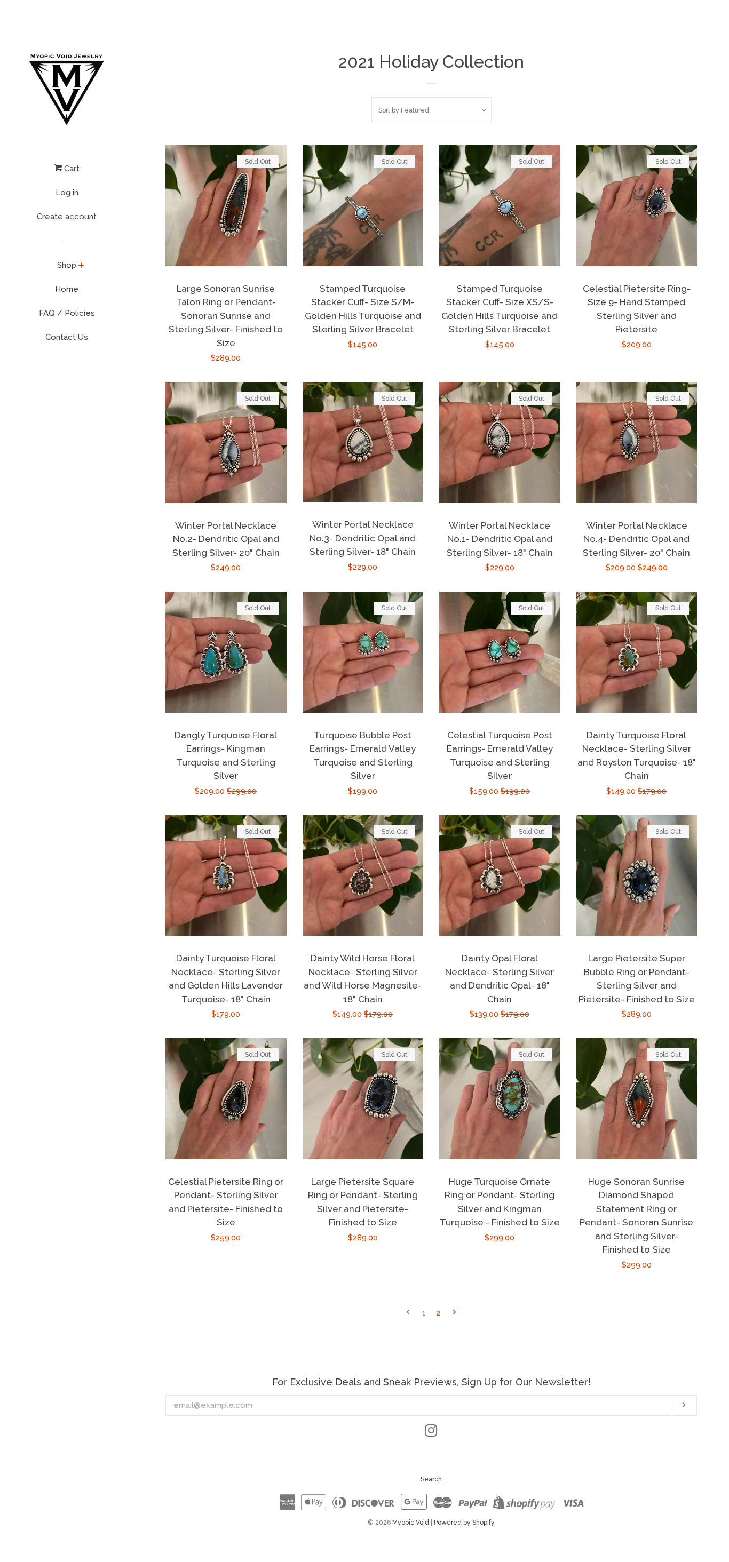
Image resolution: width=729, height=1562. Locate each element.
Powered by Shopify (464, 1522)
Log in (67, 192)
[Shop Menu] (81, 266)
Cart (71, 168)
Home (66, 289)
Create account (67, 216)
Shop (66, 265)
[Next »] (454, 1313)
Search (431, 1479)
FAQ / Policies (67, 313)
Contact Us (66, 337)
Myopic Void (411, 1522)
